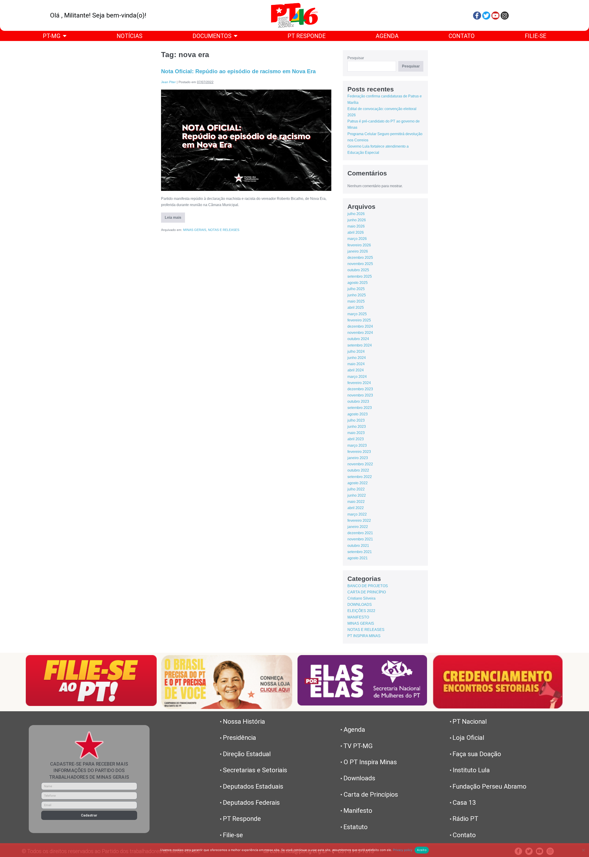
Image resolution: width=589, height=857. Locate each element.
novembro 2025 (360, 264)
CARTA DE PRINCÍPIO (366, 592)
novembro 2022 (360, 464)
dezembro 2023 (360, 389)
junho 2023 (356, 426)
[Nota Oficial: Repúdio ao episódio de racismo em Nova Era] (246, 140)
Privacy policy (402, 850)
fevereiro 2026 (359, 245)
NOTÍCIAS (129, 35)
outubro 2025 (358, 270)
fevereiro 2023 (359, 452)
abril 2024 (355, 370)
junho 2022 (356, 495)
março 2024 (357, 377)
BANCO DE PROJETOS (367, 586)
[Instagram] (505, 16)
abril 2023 (355, 439)
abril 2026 (355, 232)
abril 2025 (355, 307)
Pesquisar (355, 58)
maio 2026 (356, 226)
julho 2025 (356, 289)
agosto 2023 (357, 414)
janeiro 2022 (357, 527)
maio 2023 (356, 433)
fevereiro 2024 (359, 383)
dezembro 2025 (360, 257)
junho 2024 (356, 358)
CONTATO (462, 35)
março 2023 (357, 445)
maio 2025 (356, 301)
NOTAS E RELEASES (223, 230)
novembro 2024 (360, 333)
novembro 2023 (360, 395)
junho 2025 (356, 295)
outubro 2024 (358, 339)
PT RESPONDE (307, 35)
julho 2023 (356, 420)
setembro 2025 (359, 276)
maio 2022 (356, 502)
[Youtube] (495, 16)
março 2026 (357, 239)
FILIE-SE (535, 35)
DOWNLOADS (359, 604)
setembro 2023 (359, 408)
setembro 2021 (359, 552)
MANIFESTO (358, 617)
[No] (583, 850)
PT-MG (52, 35)
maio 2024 (356, 364)
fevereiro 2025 (359, 320)
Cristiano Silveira (361, 598)
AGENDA (387, 35)
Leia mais (175, 216)
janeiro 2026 (357, 251)
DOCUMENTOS (212, 35)
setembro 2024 (359, 345)
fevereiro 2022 (359, 520)
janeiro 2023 (357, 458)
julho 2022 (356, 489)
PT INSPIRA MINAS (364, 636)
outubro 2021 (358, 546)
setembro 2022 (359, 477)
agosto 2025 (357, 283)
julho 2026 (356, 214)
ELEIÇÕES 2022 (361, 611)
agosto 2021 (357, 558)
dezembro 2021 (360, 533)
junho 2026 (356, 220)
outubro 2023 (358, 401)
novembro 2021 (360, 539)
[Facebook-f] (477, 16)
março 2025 (357, 314)
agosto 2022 (357, 483)
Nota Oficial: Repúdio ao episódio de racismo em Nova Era (238, 71)
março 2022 (357, 514)
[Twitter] (486, 16)
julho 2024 (356, 351)
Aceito (422, 850)
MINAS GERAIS (194, 230)
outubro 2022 (358, 470)
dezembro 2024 (360, 326)
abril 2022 (355, 508)
